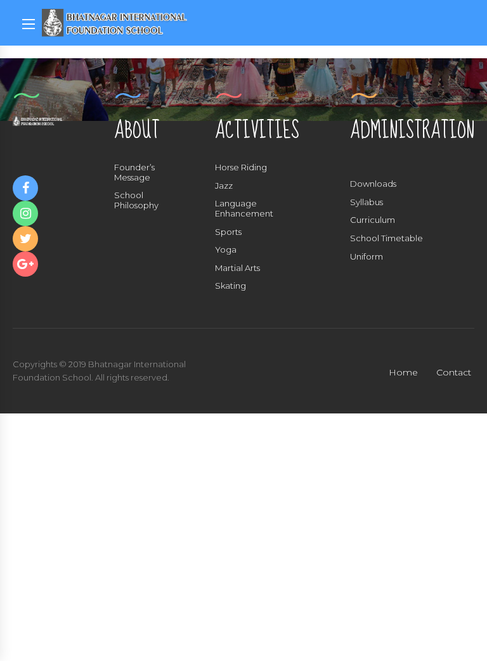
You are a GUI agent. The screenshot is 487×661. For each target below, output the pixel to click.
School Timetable (386, 238)
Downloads (373, 184)
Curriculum (372, 220)
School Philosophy (136, 200)
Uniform (366, 256)
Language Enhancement (244, 208)
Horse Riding (241, 167)
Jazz (224, 185)
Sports (228, 232)
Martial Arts (237, 268)
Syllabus (366, 202)
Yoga (226, 249)
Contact (453, 372)
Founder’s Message (134, 172)
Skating (230, 285)
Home (403, 372)
